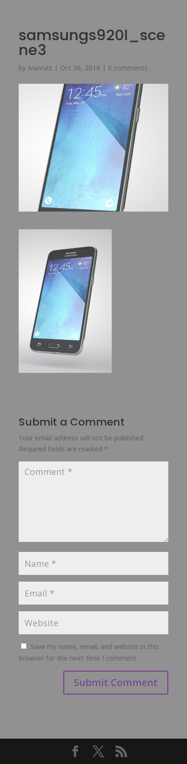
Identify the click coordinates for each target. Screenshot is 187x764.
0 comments (128, 67)
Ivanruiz (40, 67)
